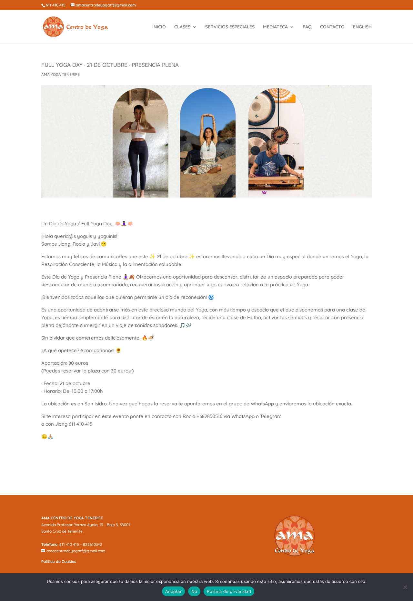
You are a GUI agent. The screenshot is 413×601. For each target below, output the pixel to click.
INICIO (159, 27)
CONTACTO (332, 27)
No (194, 591)
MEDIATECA (275, 27)
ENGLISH (362, 27)
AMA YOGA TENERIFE (60, 74)
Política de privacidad (229, 591)
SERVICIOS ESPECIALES (230, 27)
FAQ (307, 27)
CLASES (182, 27)
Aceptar (173, 591)
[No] (405, 587)
